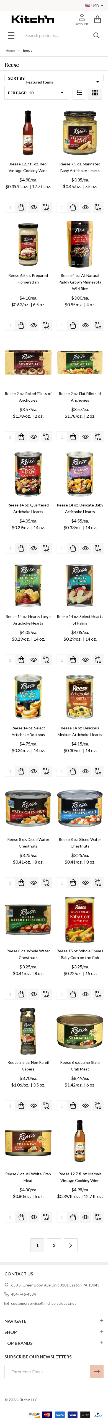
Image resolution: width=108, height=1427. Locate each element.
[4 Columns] (95, 93)
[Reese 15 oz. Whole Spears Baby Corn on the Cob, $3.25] (79, 919)
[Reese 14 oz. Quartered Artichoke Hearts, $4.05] (28, 474)
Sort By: (16, 78)
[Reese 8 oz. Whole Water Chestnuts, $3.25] (28, 919)
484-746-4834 (23, 1294)
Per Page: (17, 92)
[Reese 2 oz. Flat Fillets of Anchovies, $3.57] (79, 362)
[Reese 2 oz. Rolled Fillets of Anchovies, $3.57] (28, 362)
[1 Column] (79, 93)
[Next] (71, 1245)
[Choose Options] (73, 1105)
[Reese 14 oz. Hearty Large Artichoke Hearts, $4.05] (28, 585)
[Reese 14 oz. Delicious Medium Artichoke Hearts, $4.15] (79, 697)
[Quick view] (33, 207)
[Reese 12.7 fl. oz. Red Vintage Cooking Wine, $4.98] (28, 133)
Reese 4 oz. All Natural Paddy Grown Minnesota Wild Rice (79, 282)
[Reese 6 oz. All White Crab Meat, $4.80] (28, 1142)
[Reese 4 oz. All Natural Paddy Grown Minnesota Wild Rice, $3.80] (79, 244)
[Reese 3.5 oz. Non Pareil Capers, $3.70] (28, 1031)
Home (10, 50)
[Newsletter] (97, 1371)
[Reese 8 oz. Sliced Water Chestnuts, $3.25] (79, 808)
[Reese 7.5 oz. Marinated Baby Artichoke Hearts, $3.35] (79, 133)
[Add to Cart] (21, 207)
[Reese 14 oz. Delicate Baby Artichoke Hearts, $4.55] (79, 474)
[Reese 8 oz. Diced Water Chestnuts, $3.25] (28, 808)
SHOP (10, 1332)
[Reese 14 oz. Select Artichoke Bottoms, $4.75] (28, 697)
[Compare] (46, 207)
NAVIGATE (15, 1321)
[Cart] (97, 19)
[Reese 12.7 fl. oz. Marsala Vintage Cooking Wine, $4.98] (79, 1142)
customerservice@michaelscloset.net (43, 1303)
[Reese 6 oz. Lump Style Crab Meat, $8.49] (79, 1031)
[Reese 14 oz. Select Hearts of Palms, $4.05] (79, 585)
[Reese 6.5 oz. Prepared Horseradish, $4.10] (28, 244)
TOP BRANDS (18, 1343)
